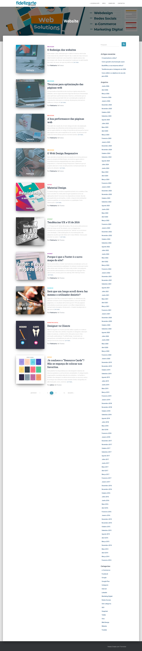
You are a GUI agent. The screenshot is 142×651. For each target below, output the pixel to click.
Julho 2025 (105, 123)
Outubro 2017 (106, 448)
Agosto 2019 (106, 377)
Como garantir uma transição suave (113, 62)
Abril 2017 (105, 470)
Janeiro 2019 (106, 400)
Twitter (104, 615)
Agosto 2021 (106, 288)
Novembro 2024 (107, 149)
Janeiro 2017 (106, 482)
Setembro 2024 (106, 157)
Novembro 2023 (107, 194)
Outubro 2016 (106, 493)
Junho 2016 (105, 500)
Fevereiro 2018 (106, 433)
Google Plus (106, 581)
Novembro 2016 (107, 489)
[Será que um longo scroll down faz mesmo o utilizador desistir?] (30, 300)
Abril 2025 (105, 131)
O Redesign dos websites (61, 49)
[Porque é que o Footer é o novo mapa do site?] (30, 266)
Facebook (50, 288)
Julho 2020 (105, 336)
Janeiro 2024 (106, 187)
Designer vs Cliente (58, 325)
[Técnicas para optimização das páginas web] (30, 93)
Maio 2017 (105, 467)
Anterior (34, 393)
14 (64, 393)
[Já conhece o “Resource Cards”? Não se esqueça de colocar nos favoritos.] (30, 369)
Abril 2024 (105, 176)
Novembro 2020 (107, 321)
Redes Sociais (106, 600)
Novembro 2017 (107, 444)
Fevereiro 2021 (106, 310)
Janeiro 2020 (106, 358)
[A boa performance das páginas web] (30, 128)
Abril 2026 (105, 90)
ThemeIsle (123, 646)
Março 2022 (105, 265)
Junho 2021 (105, 295)
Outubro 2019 (106, 370)
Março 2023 (105, 220)
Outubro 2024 (106, 153)
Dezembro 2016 (107, 485)
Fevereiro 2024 (106, 183)
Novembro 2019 (107, 366)
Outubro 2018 (106, 411)
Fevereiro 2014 (106, 560)
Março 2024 (105, 179)
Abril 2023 (105, 217)
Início (104, 3)
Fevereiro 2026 (106, 97)
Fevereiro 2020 (106, 355)
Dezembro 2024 (107, 146)
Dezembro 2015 (107, 519)
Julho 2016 (105, 497)
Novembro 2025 (107, 108)
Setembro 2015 (106, 530)
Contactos (121, 3)
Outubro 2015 (106, 526)
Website (104, 626)
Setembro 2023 (106, 202)
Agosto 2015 (106, 534)
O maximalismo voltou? (109, 58)
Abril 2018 (105, 429)
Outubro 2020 (106, 325)
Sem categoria (106, 603)
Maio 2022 (105, 258)
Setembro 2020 (106, 329)
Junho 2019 (105, 385)
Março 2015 (105, 541)
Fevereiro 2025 (106, 138)
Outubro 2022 (106, 239)
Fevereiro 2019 (106, 396)
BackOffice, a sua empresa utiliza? (112, 65)
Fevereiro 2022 (106, 269)
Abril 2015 (105, 538)
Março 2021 (105, 306)
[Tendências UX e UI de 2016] (30, 231)
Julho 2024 (105, 164)
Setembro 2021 (106, 284)
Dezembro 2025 (107, 105)
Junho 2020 (105, 340)
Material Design (56, 187)
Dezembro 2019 (107, 362)
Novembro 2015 (107, 523)
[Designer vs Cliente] (30, 335)
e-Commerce (106, 570)
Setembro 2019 (106, 373)
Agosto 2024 (106, 161)
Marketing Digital (52, 322)
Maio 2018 (105, 426)
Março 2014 (105, 556)
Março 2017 (105, 474)
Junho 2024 (105, 168)
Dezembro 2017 (107, 441)
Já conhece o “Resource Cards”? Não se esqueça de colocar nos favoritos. (65, 364)
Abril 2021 (105, 302)
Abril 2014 (105, 553)
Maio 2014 (105, 549)
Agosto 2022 (106, 246)
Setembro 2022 (106, 243)
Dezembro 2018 (107, 403)
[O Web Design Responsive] (30, 162)
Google (49, 184)
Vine (103, 618)
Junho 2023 (105, 209)
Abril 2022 (105, 261)
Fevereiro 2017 (106, 478)
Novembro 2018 (107, 407)
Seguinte (70, 393)
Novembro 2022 (107, 235)
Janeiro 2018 (106, 437)
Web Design (50, 46)
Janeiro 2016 (106, 515)
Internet (50, 219)
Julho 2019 (105, 381)
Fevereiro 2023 (106, 224)
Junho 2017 (105, 463)
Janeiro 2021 (106, 314)
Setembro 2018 (106, 414)
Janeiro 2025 (106, 142)
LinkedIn (104, 592)
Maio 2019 (105, 388)
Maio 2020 (105, 344)
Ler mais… (76, 62)
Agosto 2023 (106, 205)
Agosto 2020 (106, 332)
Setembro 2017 (106, 452)
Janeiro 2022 (106, 273)
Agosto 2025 (106, 120)
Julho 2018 (105, 422)
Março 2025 (105, 135)
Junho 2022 (105, 254)
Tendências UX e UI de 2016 (63, 222)
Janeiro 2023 (106, 228)
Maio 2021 (105, 299)
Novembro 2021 (107, 280)
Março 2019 (105, 392)
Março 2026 (105, 93)
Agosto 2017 (106, 456)
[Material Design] (30, 197)
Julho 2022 (105, 250)
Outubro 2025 (106, 112)
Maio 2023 (105, 213)
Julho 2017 (105, 459)
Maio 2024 (105, 172)
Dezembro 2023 (107, 190)
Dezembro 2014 (107, 545)
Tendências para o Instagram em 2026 (114, 69)
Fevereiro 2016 (106, 512)
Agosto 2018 (106, 418)
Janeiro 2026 (106, 101)
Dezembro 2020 (107, 317)
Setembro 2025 (106, 116)
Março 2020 (105, 351)
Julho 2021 (105, 291)
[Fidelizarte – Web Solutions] (26, 3)
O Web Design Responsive (62, 153)
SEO (103, 607)
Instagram (105, 585)
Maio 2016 (105, 504)
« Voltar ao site (94, 3)
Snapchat (105, 611)
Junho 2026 (105, 86)
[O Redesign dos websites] (30, 59)
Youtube (104, 630)
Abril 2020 (105, 347)
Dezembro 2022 (107, 232)
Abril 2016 (105, 508)
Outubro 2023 (106, 198)
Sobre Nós (111, 3)
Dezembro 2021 (107, 276)
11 (56, 393)
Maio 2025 (105, 127)
